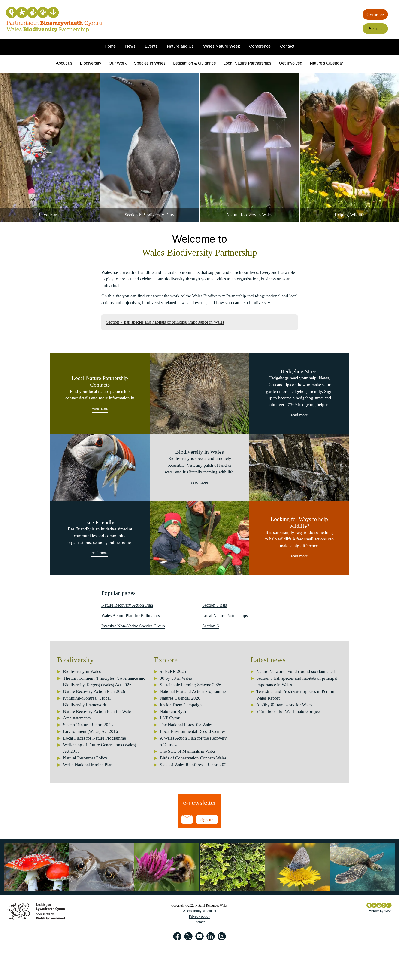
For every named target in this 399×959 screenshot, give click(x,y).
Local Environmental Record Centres (192, 731)
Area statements (77, 717)
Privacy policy (199, 916)
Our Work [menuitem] (118, 63)
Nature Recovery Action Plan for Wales (97, 711)
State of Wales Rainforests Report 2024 (194, 764)
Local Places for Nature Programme (94, 738)
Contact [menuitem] (287, 46)
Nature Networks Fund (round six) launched (295, 671)
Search (375, 28)
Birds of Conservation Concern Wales (193, 757)
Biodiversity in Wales (82, 671)
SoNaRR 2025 (173, 671)
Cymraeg (375, 14)
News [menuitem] (130, 46)
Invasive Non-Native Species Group (133, 625)
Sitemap (199, 922)
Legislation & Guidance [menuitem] (194, 63)
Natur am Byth (173, 711)
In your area (49, 214)
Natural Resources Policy (85, 757)
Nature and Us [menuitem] (180, 46)
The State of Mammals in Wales (188, 751)
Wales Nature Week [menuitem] (221, 46)
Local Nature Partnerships (225, 615)
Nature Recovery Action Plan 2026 (94, 691)
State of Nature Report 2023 (88, 724)
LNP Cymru (171, 717)
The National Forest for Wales (186, 724)
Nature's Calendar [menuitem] (326, 63)
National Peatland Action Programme (193, 691)
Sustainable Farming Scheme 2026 (190, 684)
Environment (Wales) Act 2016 (90, 731)
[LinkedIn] (210, 936)
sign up (207, 819)
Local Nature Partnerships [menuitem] (247, 63)
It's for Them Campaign (181, 704)
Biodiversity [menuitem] (90, 63)
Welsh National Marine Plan (87, 764)
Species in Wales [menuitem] (150, 63)
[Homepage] (54, 19)
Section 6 (210, 625)
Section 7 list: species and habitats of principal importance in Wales (165, 322)
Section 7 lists (214, 605)
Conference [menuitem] (260, 46)
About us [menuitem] (64, 63)
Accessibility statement (199, 911)
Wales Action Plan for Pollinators (130, 615)
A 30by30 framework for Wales (284, 704)
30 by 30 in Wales (176, 678)
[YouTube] (199, 936)
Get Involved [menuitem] (290, 63)
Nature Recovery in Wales (249, 214)
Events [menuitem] (151, 46)
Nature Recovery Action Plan (127, 605)
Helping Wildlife (349, 214)
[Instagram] (222, 936)
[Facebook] (177, 936)
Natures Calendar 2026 (180, 698)
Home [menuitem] (110, 46)
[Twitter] (188, 936)
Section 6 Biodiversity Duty (149, 214)
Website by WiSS (380, 911)
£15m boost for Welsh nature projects (289, 711)
